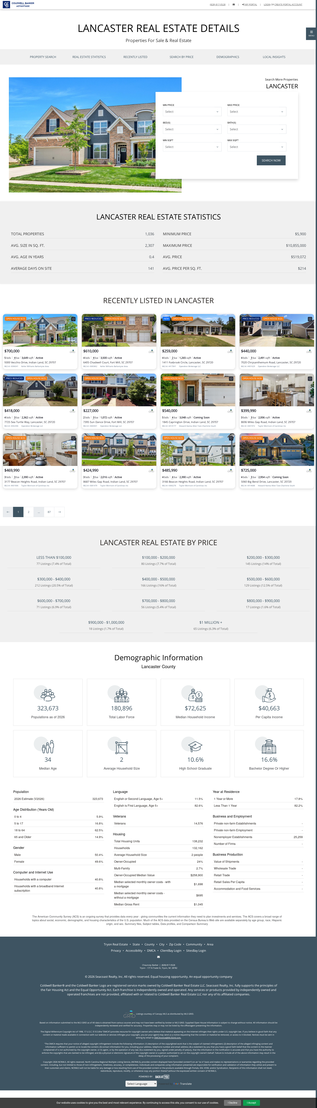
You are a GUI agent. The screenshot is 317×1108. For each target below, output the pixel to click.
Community (194, 944)
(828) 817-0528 (217, 4)
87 (49, 512)
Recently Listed (135, 57)
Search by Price (182, 57)
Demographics (227, 57)
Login (267, 4)
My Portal (251, 4)
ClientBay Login (170, 951)
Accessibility (134, 951)
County (149, 944)
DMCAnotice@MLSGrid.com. (167, 1037)
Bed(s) (166, 122)
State (136, 944)
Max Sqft (232, 140)
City (161, 944)
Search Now (271, 160)
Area (210, 944)
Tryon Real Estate (116, 944)
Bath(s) (231, 122)
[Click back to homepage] (17, 4)
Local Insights (274, 57)
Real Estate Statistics (89, 57)
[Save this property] (73, 319)
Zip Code (175, 944)
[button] (311, 34)
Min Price (168, 104)
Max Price (233, 104)
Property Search (43, 57)
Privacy (116, 951)
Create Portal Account (288, 4)
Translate (186, 1083)
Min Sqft (168, 140)
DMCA (151, 951)
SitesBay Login (196, 951)
